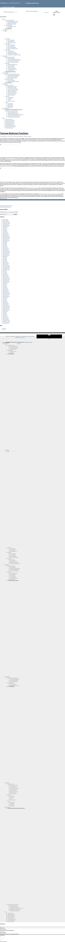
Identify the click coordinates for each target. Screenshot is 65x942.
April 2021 (5, 260)
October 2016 (6, 280)
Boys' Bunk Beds (11, 44)
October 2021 (6, 253)
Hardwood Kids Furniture (13, 113)
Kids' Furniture (6, 108)
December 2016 (6, 278)
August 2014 (5, 310)
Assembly (13, 336)
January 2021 (5, 264)
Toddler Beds (10, 51)
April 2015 (5, 301)
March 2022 (5, 247)
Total (1, 935)
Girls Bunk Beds (11, 40)
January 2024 (5, 220)
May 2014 (5, 314)
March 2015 (5, 302)
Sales (4, 19)
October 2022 (6, 239)
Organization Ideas (9, 124)
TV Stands (10, 98)
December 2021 (6, 251)
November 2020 (6, 267)
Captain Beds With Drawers (14, 75)
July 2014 (5, 312)
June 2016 (5, 285)
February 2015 (6, 303)
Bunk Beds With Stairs (10, 57)
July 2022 (5, 242)
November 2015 (6, 293)
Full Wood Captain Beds (13, 76)
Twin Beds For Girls (12, 42)
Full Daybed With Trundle (13, 81)
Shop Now (2, 931)
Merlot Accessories (12, 87)
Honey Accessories (9, 85)
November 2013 (6, 321)
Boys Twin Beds (11, 46)
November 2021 (6, 252)
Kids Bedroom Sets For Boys (6, 205)
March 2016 (5, 289)
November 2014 (6, 307)
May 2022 (5, 245)
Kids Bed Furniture (12, 52)
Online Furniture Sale (9, 20)
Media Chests (11, 97)
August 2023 (5, 226)
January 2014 (5, 319)
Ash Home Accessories (13, 90)
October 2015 (6, 295)
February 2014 (6, 318)
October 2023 (6, 224)
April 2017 (5, 273)
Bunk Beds (5, 55)
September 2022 (6, 240)
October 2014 (6, 308)
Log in (4, 329)
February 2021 (6, 263)
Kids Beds (10, 27)
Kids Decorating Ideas (10, 120)
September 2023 (6, 225)
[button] (3, 16)
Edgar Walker (3, 136)
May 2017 (5, 271)
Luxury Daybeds (11, 80)
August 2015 (5, 297)
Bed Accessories (11, 94)
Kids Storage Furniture (12, 112)
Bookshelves (10, 105)
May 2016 (5, 286)
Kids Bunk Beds (11, 58)
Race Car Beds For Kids (13, 48)
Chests (9, 99)
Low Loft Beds (11, 70)
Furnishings (5, 83)
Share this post (3, 198)
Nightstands (10, 104)
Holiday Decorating (9, 121)
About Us (8, 336)
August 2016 (5, 282)
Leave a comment (27, 136)
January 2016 (5, 291)
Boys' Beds (7, 43)
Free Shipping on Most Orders (32, 3)
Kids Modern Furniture (13, 53)
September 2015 (6, 296)
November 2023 (6, 223)
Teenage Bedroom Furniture (14, 133)
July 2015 (5, 298)
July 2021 (5, 257)
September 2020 (6, 269)
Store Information (9, 119)
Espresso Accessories (12, 86)
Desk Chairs (10, 103)
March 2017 (5, 274)
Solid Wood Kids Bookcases (14, 116)
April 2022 (5, 246)
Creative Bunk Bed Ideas (5, 206)
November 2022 (6, 237)
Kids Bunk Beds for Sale (13, 21)
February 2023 (6, 234)
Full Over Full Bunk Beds (13, 62)
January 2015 (5, 304)
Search (1, 214)
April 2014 (5, 315)
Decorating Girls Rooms (10, 125)
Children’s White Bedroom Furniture (15, 114)
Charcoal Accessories (12, 92)
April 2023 (5, 231)
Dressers (7, 96)
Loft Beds (7, 63)
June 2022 (5, 243)
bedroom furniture (12, 158)
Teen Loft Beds (11, 66)
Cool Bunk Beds (8, 25)
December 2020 (6, 265)
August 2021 (5, 256)
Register (4, 328)
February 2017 (6, 275)
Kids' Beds (5, 30)
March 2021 (5, 262)
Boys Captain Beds (12, 47)
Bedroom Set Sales (12, 23)
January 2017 (5, 276)
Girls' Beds (7, 38)
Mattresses (10, 107)
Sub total (2, 932)
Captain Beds (5, 73)
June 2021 (5, 258)
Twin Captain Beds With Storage (12, 74)
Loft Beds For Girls (12, 26)
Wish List (17, 337)
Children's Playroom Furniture (11, 110)
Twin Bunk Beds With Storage (14, 59)
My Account (46, 12)
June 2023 (5, 229)
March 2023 (5, 232)
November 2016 (6, 279)
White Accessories (12, 91)
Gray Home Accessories (13, 88)
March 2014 (5, 317)
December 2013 (6, 320)
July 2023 (5, 228)
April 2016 (5, 287)
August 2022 (5, 241)
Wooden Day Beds (9, 79)
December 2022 (6, 236)
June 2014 (5, 313)
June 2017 (5, 270)
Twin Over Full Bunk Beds (13, 60)
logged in (8, 212)
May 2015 (5, 300)
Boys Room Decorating (10, 126)
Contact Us (22, 337)
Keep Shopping (3, 941)
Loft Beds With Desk (12, 69)
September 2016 (6, 281)
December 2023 (6, 221)
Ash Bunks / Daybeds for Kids (14, 54)
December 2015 (6, 292)
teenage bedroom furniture (33, 188)
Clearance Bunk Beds (12, 22)
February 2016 (6, 290)
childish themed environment (6, 166)
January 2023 (5, 235)
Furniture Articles (9, 127)
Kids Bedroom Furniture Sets (14, 115)
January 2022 (5, 250)
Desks (6, 102)
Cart (57, 11)
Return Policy (25, 336)
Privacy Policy (19, 336)
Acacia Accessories (12, 93)
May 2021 (5, 259)
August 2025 (5, 219)
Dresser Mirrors (11, 101)
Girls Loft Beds (11, 41)
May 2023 (5, 230)
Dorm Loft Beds (11, 65)
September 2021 (6, 254)
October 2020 (6, 268)
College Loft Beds (11, 68)
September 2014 (6, 309)
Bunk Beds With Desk (12, 64)
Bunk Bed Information (10, 122)
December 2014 (6, 306)
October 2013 (6, 323)
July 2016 (5, 284)
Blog (4, 118)
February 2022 (6, 248)
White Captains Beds (12, 77)
